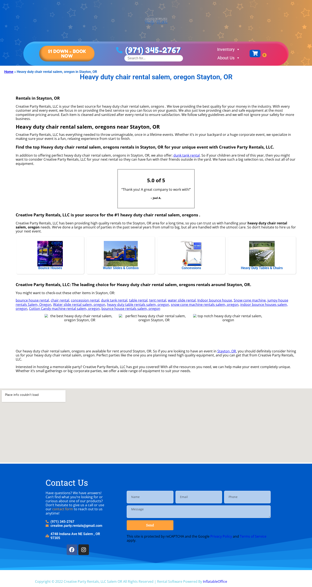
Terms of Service (253, 536)
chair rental (60, 300)
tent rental (157, 300)
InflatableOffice (215, 581)
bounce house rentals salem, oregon (130, 308)
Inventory (226, 49)
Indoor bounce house (214, 300)
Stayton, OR (226, 351)
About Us (226, 57)
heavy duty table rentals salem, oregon (138, 304)
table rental (138, 300)
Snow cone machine (250, 300)
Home (8, 72)
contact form (62, 509)
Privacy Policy (221, 536)
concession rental (85, 300)
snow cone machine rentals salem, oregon (205, 304)
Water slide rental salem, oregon (79, 304)
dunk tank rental (186, 155)
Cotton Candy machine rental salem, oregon (64, 308)
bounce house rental (32, 300)
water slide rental (182, 300)
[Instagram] (83, 549)
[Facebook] (72, 549)
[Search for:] (153, 58)
